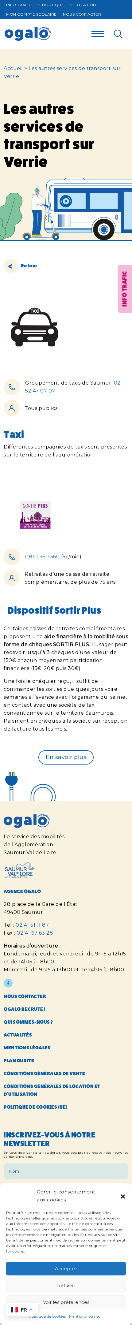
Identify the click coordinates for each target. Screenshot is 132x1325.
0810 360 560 (42, 557)
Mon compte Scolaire (31, 14)
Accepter (66, 1268)
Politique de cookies (47, 1316)
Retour (28, 266)
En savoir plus (66, 757)
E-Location (83, 4)
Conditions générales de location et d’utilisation (52, 1090)
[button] (123, 1196)
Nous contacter (82, 14)
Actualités (18, 1035)
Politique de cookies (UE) (36, 1107)
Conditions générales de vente (44, 1073)
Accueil (13, 68)
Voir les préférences (66, 1302)
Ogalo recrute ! (25, 1009)
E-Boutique (51, 4)
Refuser (66, 1285)
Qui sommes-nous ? (28, 1022)
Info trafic (19, 4)
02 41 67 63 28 (35, 933)
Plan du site (19, 1060)
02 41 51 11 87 (32, 925)
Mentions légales (84, 1316)
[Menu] (98, 32)
